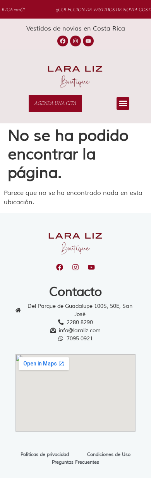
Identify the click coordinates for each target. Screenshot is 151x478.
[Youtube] (88, 41)
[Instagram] (75, 41)
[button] (123, 103)
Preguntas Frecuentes (75, 462)
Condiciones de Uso (108, 455)
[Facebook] (62, 41)
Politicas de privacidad (45, 455)
